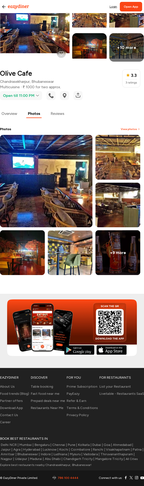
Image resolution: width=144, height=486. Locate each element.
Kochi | (64, 449)
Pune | (72, 445)
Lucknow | (50, 449)
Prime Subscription (82, 386)
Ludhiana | (61, 454)
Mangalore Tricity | (110, 459)
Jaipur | (6, 449)
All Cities (131, 459)
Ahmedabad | (123, 445)
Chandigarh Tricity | (78, 459)
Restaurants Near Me (47, 408)
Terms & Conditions (82, 408)
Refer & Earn (76, 401)
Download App (11, 408)
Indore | (46, 454)
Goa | (108, 445)
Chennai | (59, 445)
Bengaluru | (42, 445)
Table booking (42, 386)
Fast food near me (45, 394)
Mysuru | (76, 454)
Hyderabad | (32, 449)
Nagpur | (7, 459)
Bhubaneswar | (28, 454)
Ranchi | (99, 449)
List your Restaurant (115, 386)
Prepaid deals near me (48, 401)
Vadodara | (91, 454)
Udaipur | (22, 459)
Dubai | (97, 445)
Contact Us (9, 415)
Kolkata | (85, 445)
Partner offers (11, 401)
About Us (7, 386)
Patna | (138, 449)
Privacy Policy (78, 415)
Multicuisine (10, 87)
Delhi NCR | (10, 445)
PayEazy (73, 394)
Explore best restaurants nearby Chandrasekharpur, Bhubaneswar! (46, 465)
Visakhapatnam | (119, 449)
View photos (129, 129)
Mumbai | (26, 445)
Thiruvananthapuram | (117, 454)
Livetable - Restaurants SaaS (121, 394)
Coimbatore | (81, 449)
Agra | (17, 449)
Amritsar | (8, 454)
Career (5, 422)
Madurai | (37, 459)
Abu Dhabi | (53, 459)
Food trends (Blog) (14, 394)
